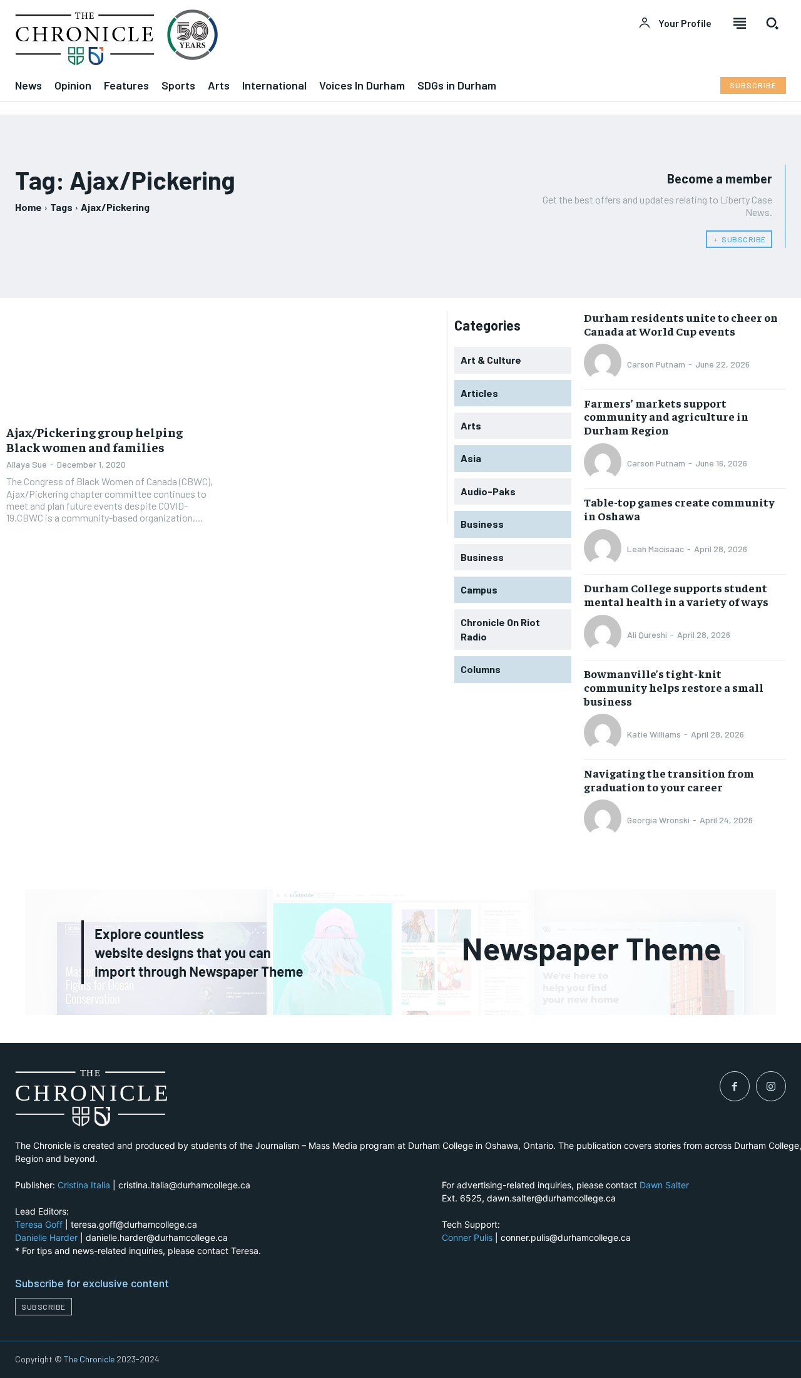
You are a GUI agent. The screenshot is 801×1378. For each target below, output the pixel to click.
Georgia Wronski (658, 820)
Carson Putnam (656, 364)
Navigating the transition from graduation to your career (669, 780)
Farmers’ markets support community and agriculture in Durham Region (666, 416)
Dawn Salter (664, 1185)
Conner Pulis (467, 1237)
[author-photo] (604, 364)
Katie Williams (654, 734)
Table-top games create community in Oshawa (679, 509)
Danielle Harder (46, 1237)
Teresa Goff (39, 1224)
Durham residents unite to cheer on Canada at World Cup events (681, 324)
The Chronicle (89, 1359)
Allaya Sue (26, 464)
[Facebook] (735, 1086)
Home (28, 207)
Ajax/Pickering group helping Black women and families (94, 439)
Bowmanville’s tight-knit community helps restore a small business (673, 686)
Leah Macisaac (655, 548)
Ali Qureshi (647, 634)
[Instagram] (771, 1086)
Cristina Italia (84, 1185)
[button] (772, 23)
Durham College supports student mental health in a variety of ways (676, 594)
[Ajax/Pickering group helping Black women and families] (111, 363)
